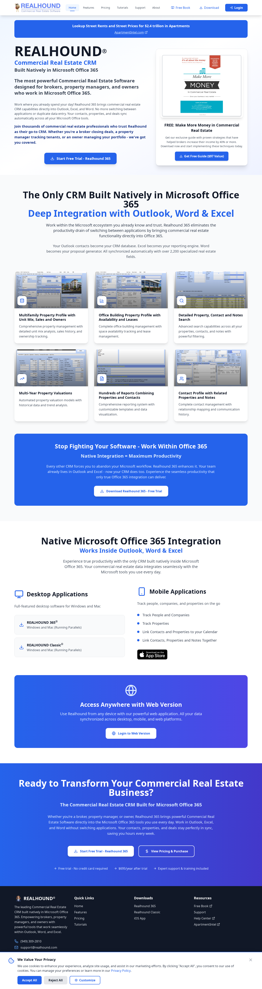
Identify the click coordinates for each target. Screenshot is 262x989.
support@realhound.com (39, 947)
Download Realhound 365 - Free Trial (134, 491)
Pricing (105, 7)
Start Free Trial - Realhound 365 (83, 158)
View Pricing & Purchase (169, 851)
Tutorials (122, 7)
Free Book (183, 8)
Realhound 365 (145, 906)
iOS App (140, 918)
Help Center (202, 918)
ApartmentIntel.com (129, 32)
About (156, 7)
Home (72, 7)
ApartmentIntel (205, 924)
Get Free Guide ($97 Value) (204, 156)
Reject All (56, 980)
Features (88, 7)
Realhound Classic (147, 912)
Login (238, 8)
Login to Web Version (134, 733)
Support (140, 7)
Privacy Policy (121, 970)
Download (211, 8)
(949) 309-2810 (31, 941)
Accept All (29, 980)
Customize (87, 980)
